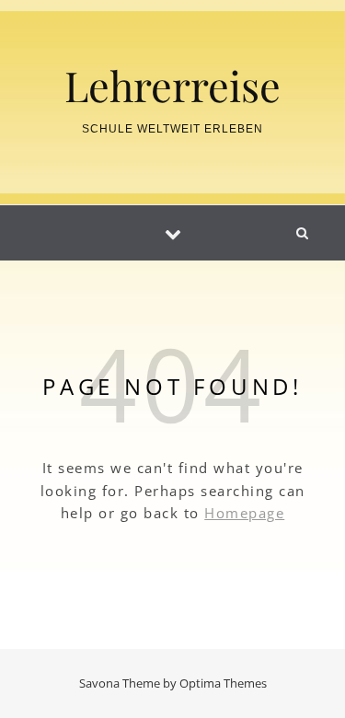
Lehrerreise (172, 85)
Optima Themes (223, 683)
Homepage (244, 513)
